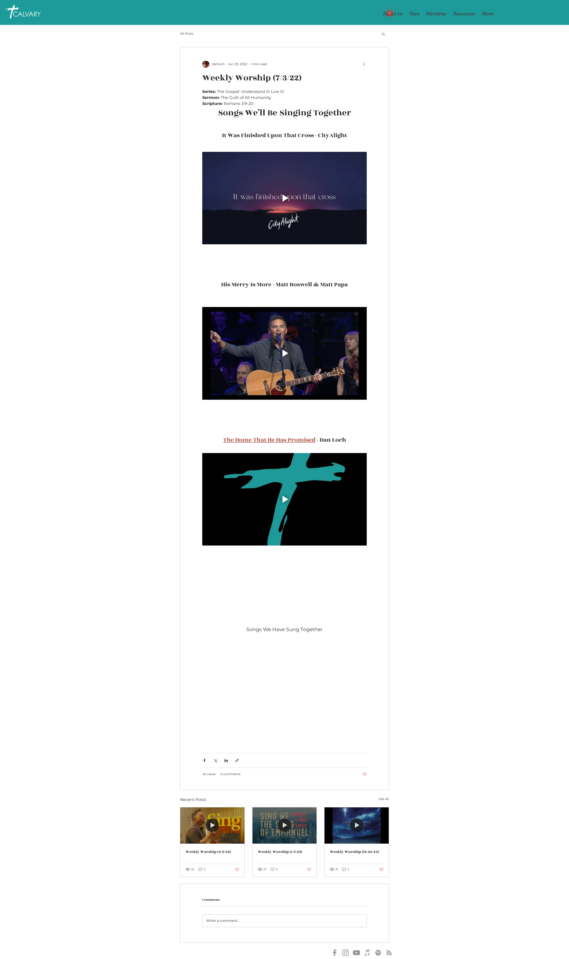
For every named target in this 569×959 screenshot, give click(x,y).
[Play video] (284, 198)
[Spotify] (378, 952)
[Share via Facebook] (204, 760)
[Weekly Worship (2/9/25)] (212, 825)
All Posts (187, 34)
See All (384, 799)
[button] (392, 13)
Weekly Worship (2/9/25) (208, 852)
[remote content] (284, 681)
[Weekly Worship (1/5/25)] (284, 825)
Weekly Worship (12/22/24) (354, 852)
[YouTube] (356, 952)
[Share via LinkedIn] (226, 760)
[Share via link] (237, 760)
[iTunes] (367, 952)
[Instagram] (345, 952)
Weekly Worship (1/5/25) (280, 852)
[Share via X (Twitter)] (215, 760)
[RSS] (389, 952)
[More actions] (364, 64)
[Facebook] (334, 952)
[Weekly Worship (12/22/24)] (357, 825)
